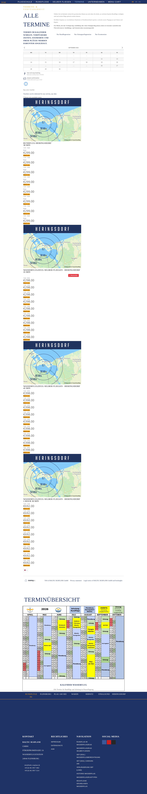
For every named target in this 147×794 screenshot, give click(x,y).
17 (73, 62)
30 (59, 69)
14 (31, 62)
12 (102, 59)
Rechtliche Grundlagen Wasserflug (82, 783)
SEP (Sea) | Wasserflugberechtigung (86, 756)
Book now (26, 155)
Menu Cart (114, 2)
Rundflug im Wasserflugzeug (84, 743)
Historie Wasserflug (86, 773)
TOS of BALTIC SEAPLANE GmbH (56, 580)
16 (59, 62)
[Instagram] (113, 742)
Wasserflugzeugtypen (86, 777)
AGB (52, 749)
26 (102, 66)
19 (102, 62)
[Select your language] (25, 570)
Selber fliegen (62, 2)
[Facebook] (104, 742)
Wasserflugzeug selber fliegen (84, 749)
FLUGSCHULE (25, 2)
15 (45, 62)
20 (117, 62)
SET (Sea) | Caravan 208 (85, 762)
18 (86, 62)
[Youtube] (109, 742)
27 (117, 66)
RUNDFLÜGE (42, 2)
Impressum (56, 742)
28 (31, 69)
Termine (79, 2)
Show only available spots (33, 97)
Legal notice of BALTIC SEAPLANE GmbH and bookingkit (103, 580)
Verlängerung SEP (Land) (85, 768)
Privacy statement (76, 580)
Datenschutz (57, 745)
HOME (3, 2)
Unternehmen (96, 2)
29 (45, 69)
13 (117, 59)
